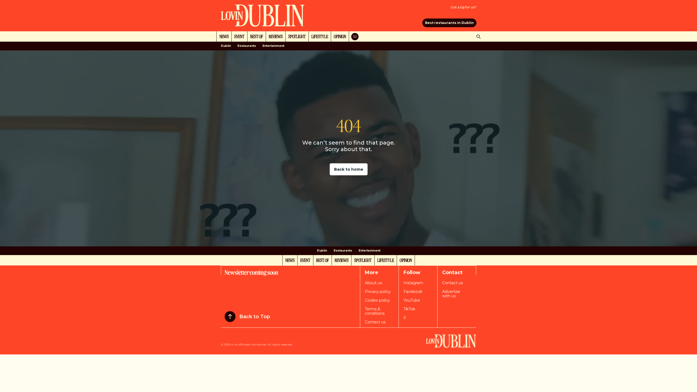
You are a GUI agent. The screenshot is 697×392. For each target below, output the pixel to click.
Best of (256, 36)
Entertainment (273, 46)
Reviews (276, 36)
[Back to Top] (230, 316)
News (224, 36)
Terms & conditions (374, 311)
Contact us (375, 322)
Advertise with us (451, 293)
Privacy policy (378, 291)
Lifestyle (319, 36)
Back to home (348, 169)
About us (373, 283)
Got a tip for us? (463, 7)
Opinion (340, 36)
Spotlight (297, 36)
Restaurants (246, 46)
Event (239, 36)
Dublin (226, 46)
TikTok (409, 309)
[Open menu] (355, 36)
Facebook (412, 291)
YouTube (411, 300)
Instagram (413, 283)
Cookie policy (377, 300)
